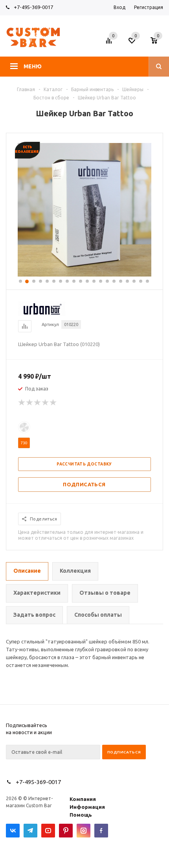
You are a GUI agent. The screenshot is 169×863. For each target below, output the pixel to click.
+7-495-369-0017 (33, 7)
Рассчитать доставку (84, 464)
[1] (22, 403)
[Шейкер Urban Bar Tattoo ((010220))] (84, 274)
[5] (53, 403)
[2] (30, 403)
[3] (38, 403)
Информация (87, 807)
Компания (83, 799)
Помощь (81, 814)
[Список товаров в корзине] (158, 43)
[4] (46, 403)
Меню (33, 66)
